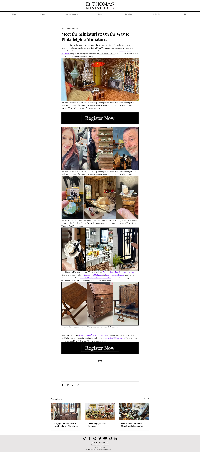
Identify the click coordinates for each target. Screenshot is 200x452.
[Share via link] (78, 385)
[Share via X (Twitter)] (68, 385)
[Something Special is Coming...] (100, 411)
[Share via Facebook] (62, 385)
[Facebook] (90, 438)
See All (146, 399)
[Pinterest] (95, 438)
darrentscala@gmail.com (100, 445)
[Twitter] (100, 438)
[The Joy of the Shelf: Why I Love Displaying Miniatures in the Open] (66, 411)
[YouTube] (105, 438)
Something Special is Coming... (97, 424)
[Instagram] (110, 438)
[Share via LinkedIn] (73, 385)
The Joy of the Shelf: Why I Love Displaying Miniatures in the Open (65, 424)
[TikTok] (85, 438)
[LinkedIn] (115, 438)
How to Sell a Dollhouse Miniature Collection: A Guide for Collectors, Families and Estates (131, 424)
